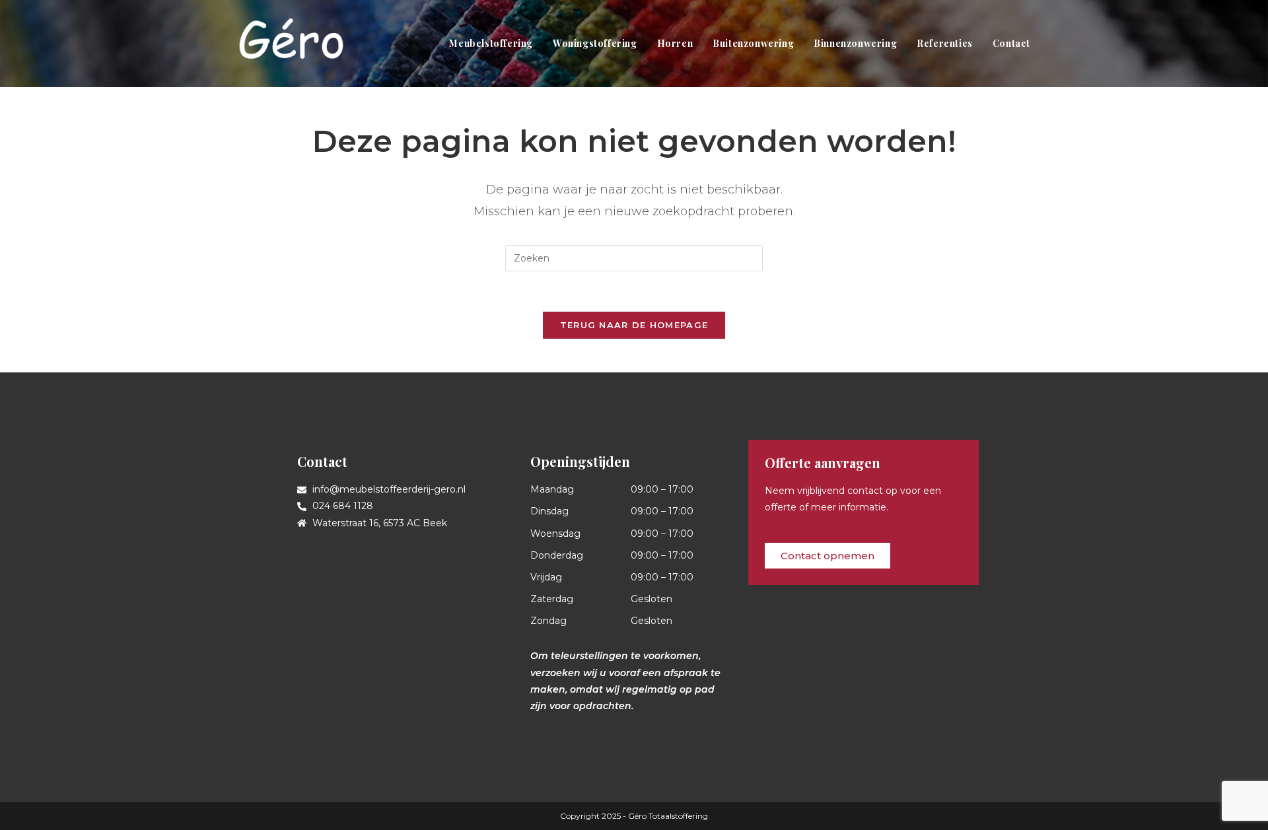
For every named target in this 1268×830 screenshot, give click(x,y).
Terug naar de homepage (634, 325)
